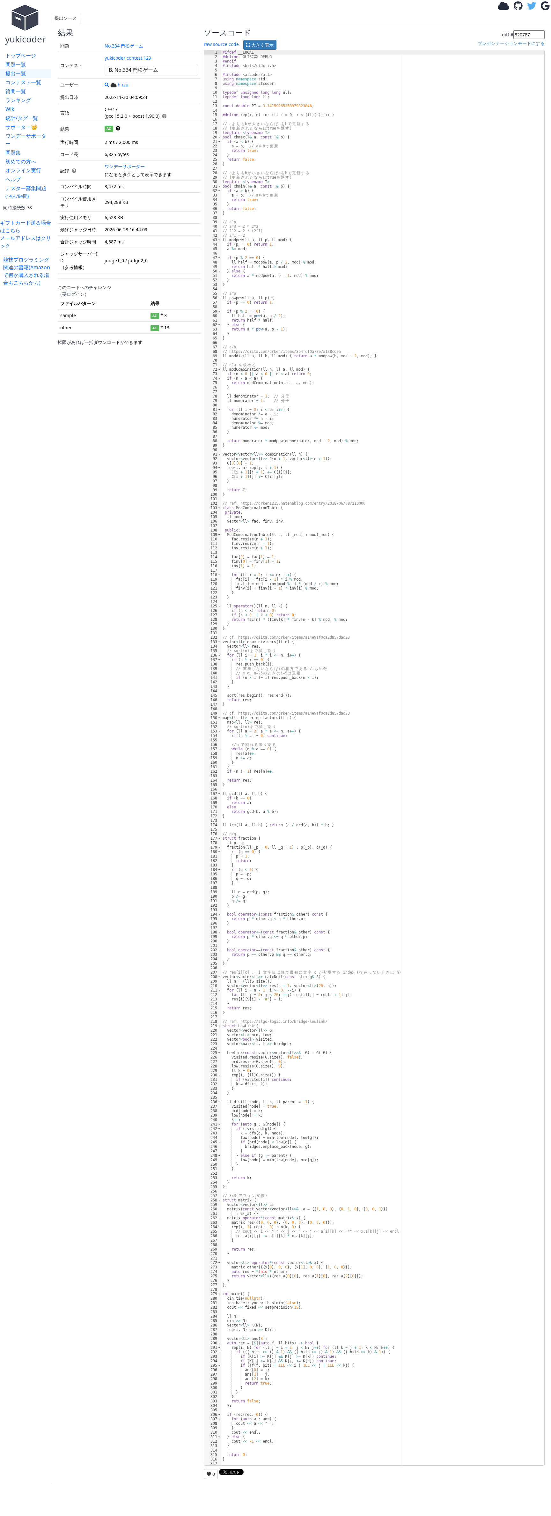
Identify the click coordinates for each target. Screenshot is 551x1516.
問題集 (13, 152)
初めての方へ (20, 161)
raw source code (221, 44)
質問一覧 (15, 91)
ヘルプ (13, 179)
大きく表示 (262, 45)
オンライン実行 (23, 170)
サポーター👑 (21, 126)
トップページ (20, 55)
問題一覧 (15, 64)
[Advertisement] (27, 382)
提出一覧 (15, 73)
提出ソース (66, 18)
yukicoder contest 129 (128, 58)
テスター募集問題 (25, 192)
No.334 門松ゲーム (124, 46)
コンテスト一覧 (23, 82)
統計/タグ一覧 (21, 118)
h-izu (123, 85)
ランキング (18, 100)
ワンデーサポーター (25, 139)
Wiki (10, 109)
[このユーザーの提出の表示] (107, 85)
